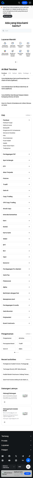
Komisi (5, 226)
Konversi (6, 263)
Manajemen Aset (9, 299)
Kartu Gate (7, 232)
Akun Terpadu (8, 172)
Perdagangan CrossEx (11, 305)
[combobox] (16, 31)
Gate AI (5, 190)
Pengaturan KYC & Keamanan (11, 130)
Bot (4, 251)
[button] (29, 120)
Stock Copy (7, 208)
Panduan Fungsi (7, 122)
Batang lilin (6, 128)
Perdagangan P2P (9, 154)
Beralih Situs (7, 16)
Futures (6, 178)
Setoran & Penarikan (9, 133)
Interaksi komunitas (10, 214)
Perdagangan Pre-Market (12, 269)
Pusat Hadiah (7, 140)
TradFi (5, 184)
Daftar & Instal (7, 125)
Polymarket (7, 317)
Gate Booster (8, 311)
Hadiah (5, 143)
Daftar (24, 2)
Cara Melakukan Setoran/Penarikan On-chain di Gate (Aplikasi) (15, 79)
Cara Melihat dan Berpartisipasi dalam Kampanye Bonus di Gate (14, 96)
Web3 (5, 239)
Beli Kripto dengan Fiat (11, 293)
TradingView (6, 148)
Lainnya (28, 115)
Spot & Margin (8, 160)
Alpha (5, 287)
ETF (4, 166)
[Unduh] (28, 460)
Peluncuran (7, 281)
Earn (4, 220)
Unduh (27, 473)
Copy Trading (7, 196)
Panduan (6, 120)
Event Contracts (9, 323)
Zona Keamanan (8, 138)
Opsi (4, 257)
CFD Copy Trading (9, 202)
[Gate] (2, 2)
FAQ (4, 135)
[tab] (4, 73)
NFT (4, 245)
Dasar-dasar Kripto (8, 145)
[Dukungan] (28, 467)
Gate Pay (6, 275)
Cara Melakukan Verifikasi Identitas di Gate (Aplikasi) (14, 88)
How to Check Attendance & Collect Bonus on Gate (16, 104)
